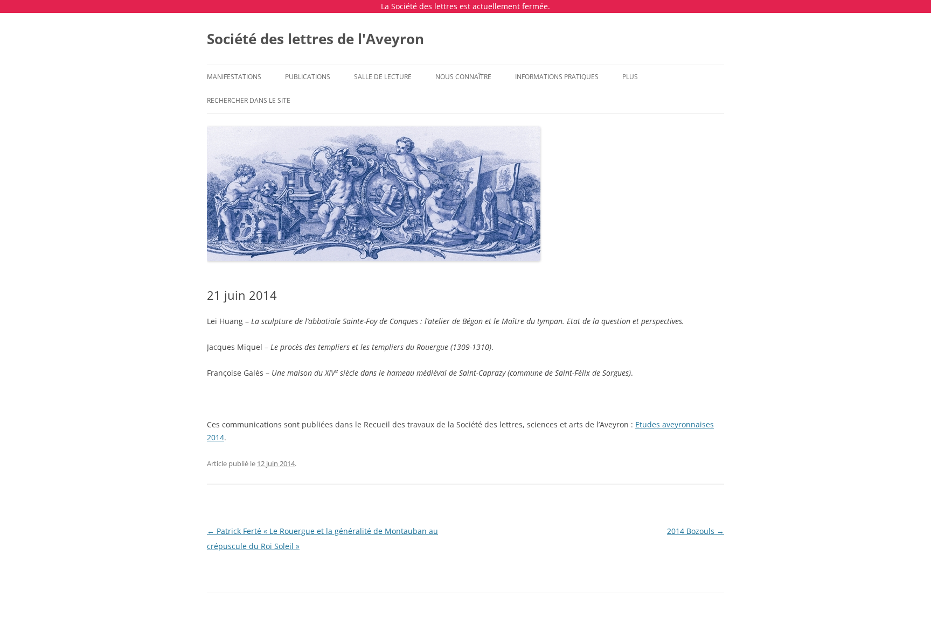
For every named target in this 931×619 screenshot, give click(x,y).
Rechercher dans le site (248, 100)
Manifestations (234, 76)
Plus (630, 76)
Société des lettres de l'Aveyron (315, 38)
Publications (307, 76)
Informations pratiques (557, 76)
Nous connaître (463, 76)
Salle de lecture (383, 76)
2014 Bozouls (695, 531)
